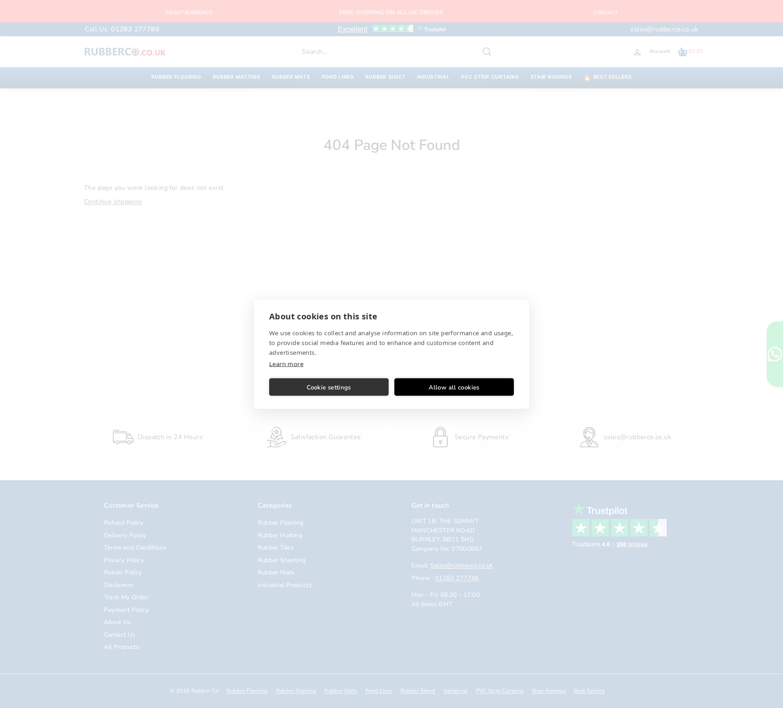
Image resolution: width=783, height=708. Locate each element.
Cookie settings (329, 387)
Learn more (286, 364)
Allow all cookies (454, 387)
